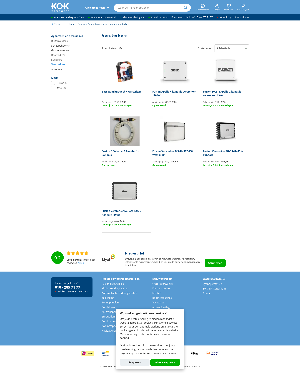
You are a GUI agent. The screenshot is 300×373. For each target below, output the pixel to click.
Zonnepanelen (110, 302)
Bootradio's (58, 55)
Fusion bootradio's (113, 283)
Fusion (62, 83)
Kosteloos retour (159, 17)
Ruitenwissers (59, 41)
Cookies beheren (191, 366)
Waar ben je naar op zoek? (187, 8)
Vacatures (158, 302)
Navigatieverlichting (113, 330)
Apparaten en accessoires (67, 36)
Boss (61, 87)
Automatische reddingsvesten (119, 293)
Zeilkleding (108, 298)
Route (206, 293)
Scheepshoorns (60, 45)
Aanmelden (215, 263)
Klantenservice (161, 288)
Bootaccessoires (162, 298)
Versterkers (58, 64)
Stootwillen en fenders (115, 316)
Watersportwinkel (162, 283)
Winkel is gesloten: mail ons (234, 17)
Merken (156, 293)
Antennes (56, 69)
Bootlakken (108, 307)
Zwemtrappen (110, 326)
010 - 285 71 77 (205, 17)
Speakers (56, 59)
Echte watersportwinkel (103, 17)
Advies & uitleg (161, 307)
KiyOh (81, 263)
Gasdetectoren (60, 50)
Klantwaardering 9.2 (133, 17)
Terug (57, 24)
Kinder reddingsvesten (115, 288)
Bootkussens (109, 321)
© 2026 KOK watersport (112, 366)
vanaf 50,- (69, 17)
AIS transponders (112, 312)
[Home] (60, 11)
